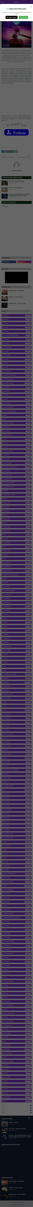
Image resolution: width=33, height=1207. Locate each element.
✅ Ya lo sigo (23, 17)
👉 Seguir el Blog (11, 17)
